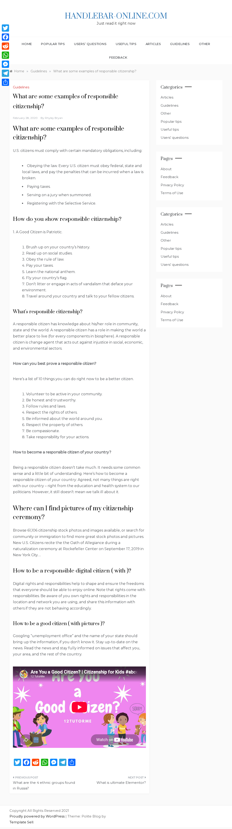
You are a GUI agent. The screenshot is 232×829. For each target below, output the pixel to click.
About (166, 169)
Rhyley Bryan (54, 118)
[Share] (5, 82)
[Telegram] (5, 73)
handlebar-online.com (116, 16)
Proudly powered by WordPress (37, 816)
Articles (153, 44)
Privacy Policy (172, 185)
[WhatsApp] (5, 55)
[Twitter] (5, 28)
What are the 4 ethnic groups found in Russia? (44, 785)
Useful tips (126, 44)
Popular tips (53, 44)
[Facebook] (5, 37)
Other (204, 44)
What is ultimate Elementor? (121, 782)
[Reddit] (5, 46)
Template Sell (21, 822)
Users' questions (174, 137)
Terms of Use (172, 193)
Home (27, 44)
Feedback (118, 57)
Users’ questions (90, 44)
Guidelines (180, 44)
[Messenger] (5, 64)
